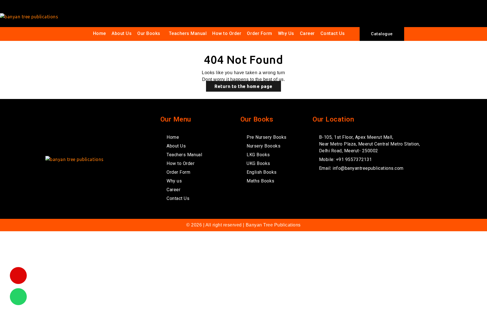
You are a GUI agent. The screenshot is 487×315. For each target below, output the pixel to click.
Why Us (286, 33)
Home (99, 33)
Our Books (148, 33)
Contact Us (332, 33)
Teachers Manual (188, 33)
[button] (150, 33)
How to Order (226, 33)
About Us (122, 33)
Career (307, 33)
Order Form (259, 33)
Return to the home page (243, 86)
